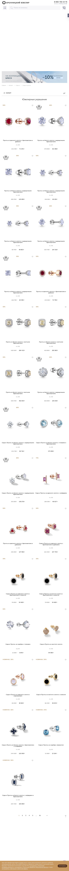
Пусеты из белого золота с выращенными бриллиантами (51, 141)
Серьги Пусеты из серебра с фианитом (51, 745)
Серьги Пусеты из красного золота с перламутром (18, 695)
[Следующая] (46, 815)
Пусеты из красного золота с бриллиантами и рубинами (18, 544)
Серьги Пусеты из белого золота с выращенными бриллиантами (18, 443)
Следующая (47, 815)
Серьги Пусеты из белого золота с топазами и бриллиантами (51, 443)
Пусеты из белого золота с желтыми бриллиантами (18, 342)
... (36, 815)
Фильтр (8, 93)
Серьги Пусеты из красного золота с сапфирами (51, 493)
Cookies (21, 862)
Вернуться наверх (65, 816)
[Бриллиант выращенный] (42, 107)
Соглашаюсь (62, 865)
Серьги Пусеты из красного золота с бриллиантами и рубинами (51, 544)
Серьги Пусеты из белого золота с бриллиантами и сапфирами (18, 745)
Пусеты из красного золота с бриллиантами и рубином (18, 141)
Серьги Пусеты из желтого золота (51, 644)
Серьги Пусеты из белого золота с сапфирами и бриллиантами (18, 796)
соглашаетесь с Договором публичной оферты (15, 868)
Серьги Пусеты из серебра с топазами (18, 644)
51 (40, 815)
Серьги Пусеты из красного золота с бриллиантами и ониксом (18, 594)
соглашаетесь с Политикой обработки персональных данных (31, 867)
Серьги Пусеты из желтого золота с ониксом (51, 694)
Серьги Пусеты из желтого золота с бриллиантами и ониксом (51, 594)
